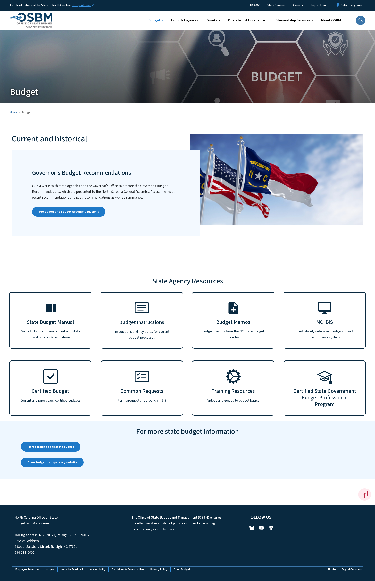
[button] (360, 20)
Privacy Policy (158, 569)
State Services (276, 5)
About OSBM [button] (331, 20)
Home (13, 112)
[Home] (31, 16)
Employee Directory (27, 569)
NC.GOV (255, 5)
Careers (298, 5)
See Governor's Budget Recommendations (68, 212)
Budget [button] (154, 20)
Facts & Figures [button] (183, 20)
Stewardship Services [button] (293, 20)
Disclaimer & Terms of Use (128, 569)
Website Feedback (72, 569)
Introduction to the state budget (50, 447)
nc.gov (50, 569)
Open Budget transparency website (52, 462)
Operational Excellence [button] (246, 20)
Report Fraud (319, 5)
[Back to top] (364, 494)
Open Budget (182, 569)
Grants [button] (211, 20)
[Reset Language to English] (337, 5)
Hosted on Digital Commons (345, 569)
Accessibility (97, 569)
